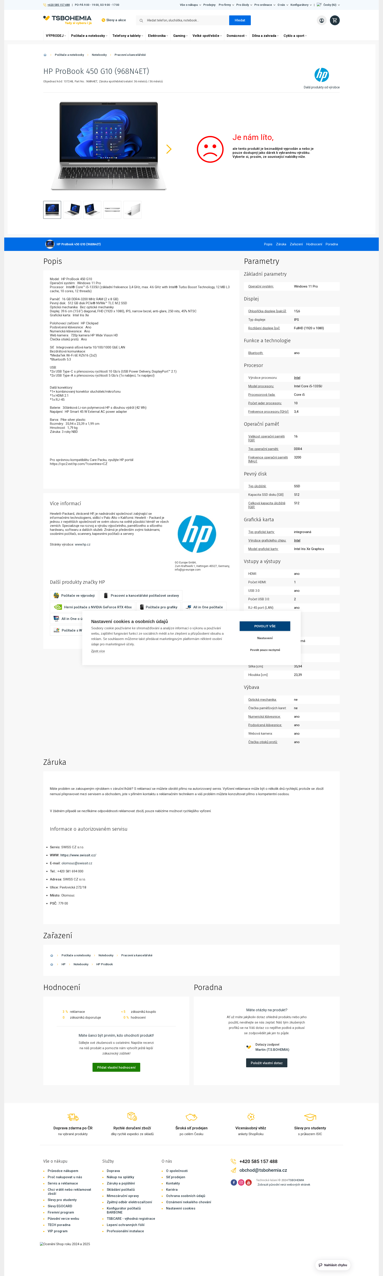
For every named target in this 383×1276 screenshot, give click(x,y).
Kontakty (173, 1183)
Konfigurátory (299, 4)
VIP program (58, 1231)
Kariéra (172, 1190)
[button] (328, 5)
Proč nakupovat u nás (65, 1177)
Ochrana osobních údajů (185, 1196)
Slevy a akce (116, 20)
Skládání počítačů (121, 1190)
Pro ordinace (263, 4)
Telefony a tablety (126, 36)
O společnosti (177, 1171)
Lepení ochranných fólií (125, 1225)
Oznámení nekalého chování (188, 1202)
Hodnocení (314, 244)
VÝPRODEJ (55, 36)
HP (64, 964)
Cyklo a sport (294, 36)
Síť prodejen (175, 1177)
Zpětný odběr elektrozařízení (129, 1202)
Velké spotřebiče (206, 36)
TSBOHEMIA (296, 1180)
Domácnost (236, 36)
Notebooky (99, 54)
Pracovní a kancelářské (130, 54)
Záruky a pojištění (121, 1183)
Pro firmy (225, 4)
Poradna (332, 244)
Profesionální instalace (125, 1231)
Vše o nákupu (189, 4)
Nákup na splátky (120, 1177)
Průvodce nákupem (63, 1171)
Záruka (281, 244)
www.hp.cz (83, 544)
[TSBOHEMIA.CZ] (67, 20)
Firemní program (61, 1212)
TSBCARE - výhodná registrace (131, 1219)
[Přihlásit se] (322, 20)
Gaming (179, 36)
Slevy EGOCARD (60, 1206)
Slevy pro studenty (62, 1200)
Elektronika (157, 36)
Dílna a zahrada (264, 36)
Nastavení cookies (180, 1208)
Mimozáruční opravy (123, 1196)
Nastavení (265, 638)
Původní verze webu (63, 1219)
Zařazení (296, 244)
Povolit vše (265, 626)
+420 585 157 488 (58, 4)
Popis (268, 244)
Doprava (113, 1171)
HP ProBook (104, 964)
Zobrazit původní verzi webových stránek (283, 1184)
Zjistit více (98, 651)
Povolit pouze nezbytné (265, 649)
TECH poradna (59, 1225)
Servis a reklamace (63, 1183)
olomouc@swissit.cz (77, 863)
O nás (281, 4)
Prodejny (209, 4)
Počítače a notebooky (88, 36)
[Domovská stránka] (45, 55)
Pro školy (242, 4)
